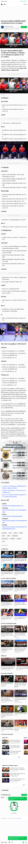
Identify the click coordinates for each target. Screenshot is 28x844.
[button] (4, 842)
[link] (9, 842)
